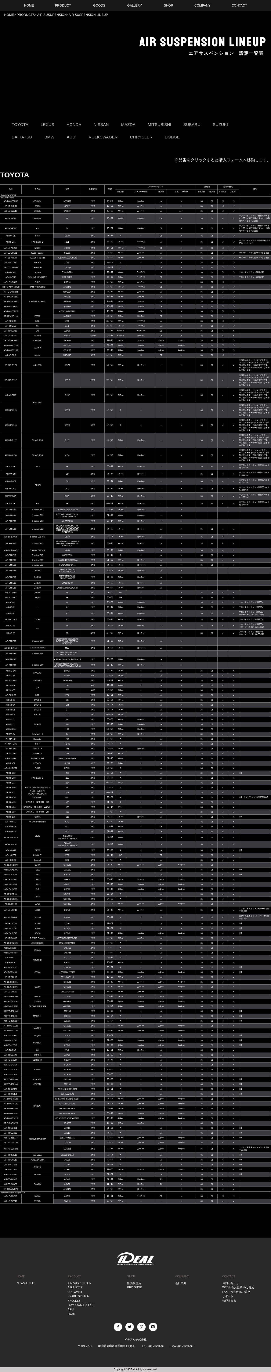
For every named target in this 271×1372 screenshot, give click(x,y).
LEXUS (47, 124)
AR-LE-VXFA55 (11, 953)
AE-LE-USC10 (10, 282)
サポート (227, 1296)
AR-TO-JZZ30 (10, 1040)
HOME (9, 15)
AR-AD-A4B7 (11, 598)
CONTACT (228, 1276)
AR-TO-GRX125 (11, 345)
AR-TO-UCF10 (10, 1065)
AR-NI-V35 (10, 802)
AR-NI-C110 (11, 277)
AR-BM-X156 (11, 455)
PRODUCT (74, 1276)
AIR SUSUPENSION (52, 15)
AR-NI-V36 (10, 807)
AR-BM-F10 (11, 555)
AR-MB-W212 (11, 380)
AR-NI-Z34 (10, 783)
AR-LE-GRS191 (11, 982)
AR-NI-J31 (10, 719)
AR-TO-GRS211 (11, 341)
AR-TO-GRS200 (11, 1109)
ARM (71, 1309)
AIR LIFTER (75, 1287)
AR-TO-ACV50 (10, 1184)
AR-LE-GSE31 (10, 253)
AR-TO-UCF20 (10, 1070)
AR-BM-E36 (11, 571)
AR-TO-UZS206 (11, 1149)
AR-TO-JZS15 (10, 1133)
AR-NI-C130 (10, 272)
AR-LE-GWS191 (11, 1001)
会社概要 (180, 1283)
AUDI (71, 137)
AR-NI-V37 (10, 812)
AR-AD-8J (10, 607)
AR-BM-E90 (11, 659)
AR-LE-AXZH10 (11, 316)
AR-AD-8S (10, 626)
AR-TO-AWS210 (11, 297)
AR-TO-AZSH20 (11, 311)
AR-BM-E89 (11, 588)
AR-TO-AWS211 (11, 302)
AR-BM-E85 (11, 577)
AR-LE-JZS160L (11, 972)
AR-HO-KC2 (10, 860)
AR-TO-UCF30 (10, 1075)
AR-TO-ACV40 (10, 1179)
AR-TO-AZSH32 (11, 201)
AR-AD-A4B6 (11, 593)
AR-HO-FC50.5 (11, 837)
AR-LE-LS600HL (11, 917)
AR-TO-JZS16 (10, 1170)
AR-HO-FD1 (10, 827)
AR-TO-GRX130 (11, 1031)
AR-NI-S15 (10, 817)
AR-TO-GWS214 (10, 1006)
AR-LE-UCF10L (11, 894)
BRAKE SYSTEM (79, 1296)
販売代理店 (134, 1283)
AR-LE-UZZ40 (10, 933)
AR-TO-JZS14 (10, 1128)
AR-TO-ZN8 (11, 326)
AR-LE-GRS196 (11, 987)
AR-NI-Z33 (10, 778)
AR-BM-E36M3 (10, 648)
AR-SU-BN (10, 676)
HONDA (73, 124)
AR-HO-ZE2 (11, 855)
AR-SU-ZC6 (11, 695)
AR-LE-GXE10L (11, 870)
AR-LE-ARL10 (11, 977)
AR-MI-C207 (10, 395)
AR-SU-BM (11, 671)
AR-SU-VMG (10, 681)
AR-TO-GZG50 (10, 1060)
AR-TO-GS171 (10, 1094)
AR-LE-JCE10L (10, 875)
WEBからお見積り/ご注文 (238, 1287)
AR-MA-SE (10, 236)
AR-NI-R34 (11, 797)
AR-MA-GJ (10, 734)
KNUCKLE (74, 1300)
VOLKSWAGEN (103, 137)
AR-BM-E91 (11, 510)
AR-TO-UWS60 (11, 268)
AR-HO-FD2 (10, 831)
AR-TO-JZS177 (11, 1138)
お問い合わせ (230, 1283)
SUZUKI (220, 124)
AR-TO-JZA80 (10, 263)
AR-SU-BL (10, 763)
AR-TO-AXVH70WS (10, 287)
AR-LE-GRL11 (11, 206)
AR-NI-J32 (10, 724)
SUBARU (191, 124)
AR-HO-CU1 (10, 958)
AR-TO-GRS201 (11, 1113)
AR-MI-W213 (11, 410)
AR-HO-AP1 (11, 850)
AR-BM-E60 (11, 544)
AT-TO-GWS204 (11, 292)
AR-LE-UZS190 (11, 997)
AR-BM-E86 (11, 583)
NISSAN (101, 124)
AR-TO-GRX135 (11, 350)
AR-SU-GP (10, 685)
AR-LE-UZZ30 (10, 928)
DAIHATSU (22, 137)
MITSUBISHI (159, 124)
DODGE (172, 137)
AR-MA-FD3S (11, 744)
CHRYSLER (141, 137)
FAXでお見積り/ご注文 (236, 1291)
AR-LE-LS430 (11, 904)
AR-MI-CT (10, 710)
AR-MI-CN (10, 705)
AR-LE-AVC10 (11, 938)
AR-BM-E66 (11, 565)
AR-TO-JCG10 (10, 1036)
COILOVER (75, 1291)
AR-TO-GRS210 (11, 1118)
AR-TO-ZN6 (11, 1050)
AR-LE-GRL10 (10, 992)
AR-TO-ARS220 (11, 1123)
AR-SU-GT (10, 690)
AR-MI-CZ (10, 715)
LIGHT (72, 1313)
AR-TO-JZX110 (10, 1016)
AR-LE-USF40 (10, 910)
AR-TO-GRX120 (11, 1026)
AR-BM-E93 (11, 521)
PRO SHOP (134, 1287)
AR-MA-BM (11, 749)
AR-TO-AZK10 (10, 331)
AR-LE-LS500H (10, 948)
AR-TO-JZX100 (11, 1011)
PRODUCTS (25, 15)
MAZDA (128, 124)
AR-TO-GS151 (10, 1089)
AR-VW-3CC (10, 489)
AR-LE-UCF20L (11, 899)
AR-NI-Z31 (10, 242)
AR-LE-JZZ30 (11, 924)
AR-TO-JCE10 (10, 1160)
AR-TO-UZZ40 (10, 1045)
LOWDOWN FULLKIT (81, 1305)
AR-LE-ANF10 (10, 336)
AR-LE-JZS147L (11, 967)
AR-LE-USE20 (10, 889)
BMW (49, 137)
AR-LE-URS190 (11, 865)
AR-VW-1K (10, 467)
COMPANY (182, 1276)
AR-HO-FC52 (11, 844)
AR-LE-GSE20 (10, 880)
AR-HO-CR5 (10, 963)
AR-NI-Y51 (10, 793)
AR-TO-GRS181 (11, 1104)
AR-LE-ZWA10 (10, 1201)
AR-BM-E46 (11, 654)
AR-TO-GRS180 (11, 1099)
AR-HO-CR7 (10, 822)
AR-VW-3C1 (10, 481)
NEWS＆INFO (25, 1283)
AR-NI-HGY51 (10, 768)
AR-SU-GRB (10, 758)
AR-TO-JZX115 (10, 1021)
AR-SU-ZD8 (11, 321)
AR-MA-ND (11, 739)
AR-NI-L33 (10, 729)
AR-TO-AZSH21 (11, 306)
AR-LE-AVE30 (11, 258)
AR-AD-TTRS (11, 620)
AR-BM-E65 (11, 560)
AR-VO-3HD (10, 355)
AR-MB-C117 (11, 440)
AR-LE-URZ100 (11, 943)
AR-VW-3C (11, 474)
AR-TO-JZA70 (10, 1055)
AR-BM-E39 (11, 529)
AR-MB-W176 (11, 365)
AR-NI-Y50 (10, 788)
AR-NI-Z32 (10, 773)
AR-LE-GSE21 (10, 884)
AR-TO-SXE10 (10, 1155)
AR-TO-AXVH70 (11, 1189)
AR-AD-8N (10, 602)
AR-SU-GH (11, 754)
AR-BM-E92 (11, 515)
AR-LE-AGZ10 (10, 248)
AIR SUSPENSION (79, 1283)
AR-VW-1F (10, 504)
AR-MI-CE (10, 700)
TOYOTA (20, 124)
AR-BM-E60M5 (10, 550)
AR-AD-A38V (11, 218)
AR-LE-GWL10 (10, 211)
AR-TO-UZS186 (11, 1143)
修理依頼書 (229, 1300)
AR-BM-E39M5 (10, 537)
